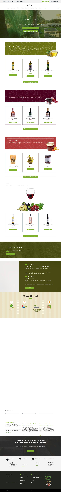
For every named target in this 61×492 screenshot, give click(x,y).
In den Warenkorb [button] (13, 74)
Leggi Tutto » (8, 432)
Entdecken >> (24, 466)
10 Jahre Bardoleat (9, 422)
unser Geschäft (14, 482)
